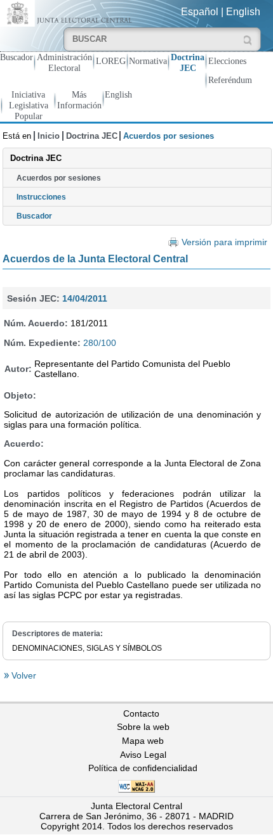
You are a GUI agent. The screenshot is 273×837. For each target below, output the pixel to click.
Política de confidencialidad (142, 768)
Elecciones (227, 61)
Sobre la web (143, 727)
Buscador (16, 57)
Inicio (48, 136)
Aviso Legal (143, 755)
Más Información (79, 99)
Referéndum (230, 80)
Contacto (141, 713)
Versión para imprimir (224, 242)
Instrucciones (41, 197)
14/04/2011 (84, 298)
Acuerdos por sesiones (59, 178)
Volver (22, 675)
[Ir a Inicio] (68, 12)
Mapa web (143, 741)
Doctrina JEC (187, 62)
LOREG (111, 61)
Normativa (148, 61)
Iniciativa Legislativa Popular (28, 105)
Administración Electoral (64, 62)
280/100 (99, 343)
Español (199, 11)
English (243, 11)
